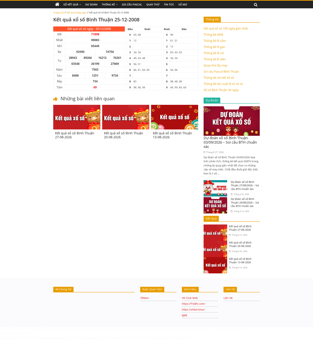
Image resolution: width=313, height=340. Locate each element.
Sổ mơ (182, 4)
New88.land (244, 329)
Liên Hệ (228, 298)
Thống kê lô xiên (215, 59)
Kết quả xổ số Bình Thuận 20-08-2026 (123, 135)
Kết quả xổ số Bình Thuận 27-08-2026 (74, 135)
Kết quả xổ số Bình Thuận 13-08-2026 (172, 135)
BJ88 (184, 315)
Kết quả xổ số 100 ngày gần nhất (226, 28)
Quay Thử (153, 4)
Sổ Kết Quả (70, 4)
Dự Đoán (91, 4)
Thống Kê (108, 4)
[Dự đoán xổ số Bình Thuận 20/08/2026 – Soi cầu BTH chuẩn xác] (216, 199)
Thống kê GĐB (213, 35)
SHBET (4, 329)
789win (144, 298)
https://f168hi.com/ (193, 303)
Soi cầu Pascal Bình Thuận (221, 72)
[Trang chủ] (57, 4)
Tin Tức (169, 4)
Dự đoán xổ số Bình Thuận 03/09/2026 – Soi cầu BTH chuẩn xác (230, 142)
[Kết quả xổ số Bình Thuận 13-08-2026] (174, 107)
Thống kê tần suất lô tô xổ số (223, 84)
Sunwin (51, 338)
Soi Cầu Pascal (132, 4)
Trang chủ (58, 12)
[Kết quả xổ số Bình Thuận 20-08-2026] (125, 107)
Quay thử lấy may (215, 65)
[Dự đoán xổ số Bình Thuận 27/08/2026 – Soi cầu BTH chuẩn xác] (216, 182)
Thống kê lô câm (215, 41)
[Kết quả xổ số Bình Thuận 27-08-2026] (76, 107)
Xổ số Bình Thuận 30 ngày (221, 90)
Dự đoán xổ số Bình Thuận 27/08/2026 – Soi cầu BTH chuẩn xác (245, 185)
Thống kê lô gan (214, 47)
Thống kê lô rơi (214, 53)
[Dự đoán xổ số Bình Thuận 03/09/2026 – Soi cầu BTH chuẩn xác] (232, 108)
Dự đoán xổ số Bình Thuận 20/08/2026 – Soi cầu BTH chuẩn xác (245, 202)
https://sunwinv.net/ (14, 333)
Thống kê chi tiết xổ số (219, 78)
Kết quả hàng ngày (76, 12)
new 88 (231, 329)
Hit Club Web (190, 298)
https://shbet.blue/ (193, 309)
